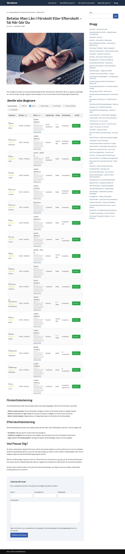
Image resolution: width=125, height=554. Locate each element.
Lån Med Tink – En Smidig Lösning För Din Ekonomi (102, 210)
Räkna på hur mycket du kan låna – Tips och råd (102, 149)
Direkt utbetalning (70, 106)
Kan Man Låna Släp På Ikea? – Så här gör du (101, 63)
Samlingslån (14, 109)
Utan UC (34, 106)
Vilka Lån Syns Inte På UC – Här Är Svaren (100, 91)
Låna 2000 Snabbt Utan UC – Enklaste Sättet (101, 188)
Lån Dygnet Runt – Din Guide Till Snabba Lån (101, 60)
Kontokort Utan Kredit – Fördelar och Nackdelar (102, 202)
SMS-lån (24, 106)
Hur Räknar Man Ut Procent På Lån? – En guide (101, 73)
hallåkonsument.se (37, 132)
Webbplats (61, 492)
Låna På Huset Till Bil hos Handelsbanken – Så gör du (103, 104)
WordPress (21, 551)
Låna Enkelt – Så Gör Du (95, 37)
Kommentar (14, 500)
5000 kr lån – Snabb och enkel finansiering (100, 166)
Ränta (35, 115)
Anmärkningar (57, 106)
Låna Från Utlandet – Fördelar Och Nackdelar (101, 185)
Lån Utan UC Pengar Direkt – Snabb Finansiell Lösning (103, 51)
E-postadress (39, 492)
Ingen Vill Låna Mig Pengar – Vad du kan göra (101, 172)
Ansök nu (76, 125)
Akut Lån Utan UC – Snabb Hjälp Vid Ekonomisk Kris (103, 146)
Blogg (116, 3)
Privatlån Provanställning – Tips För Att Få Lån (102, 213)
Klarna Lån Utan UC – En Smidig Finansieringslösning (103, 158)
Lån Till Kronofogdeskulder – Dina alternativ (101, 152)
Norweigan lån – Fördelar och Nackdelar (100, 196)
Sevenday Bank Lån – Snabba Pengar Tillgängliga (102, 115)
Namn (12, 492)
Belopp (21, 115)
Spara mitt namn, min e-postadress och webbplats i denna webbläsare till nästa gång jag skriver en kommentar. (43, 529)
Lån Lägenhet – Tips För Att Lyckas (98, 140)
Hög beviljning (44, 106)
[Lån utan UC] (12, 3)
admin (10, 26)
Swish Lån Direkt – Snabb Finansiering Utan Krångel (103, 137)
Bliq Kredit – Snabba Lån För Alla (98, 29)
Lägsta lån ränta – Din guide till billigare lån (101, 183)
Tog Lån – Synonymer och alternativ (99, 127)
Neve (8, 551)
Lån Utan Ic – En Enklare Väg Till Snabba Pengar (102, 155)
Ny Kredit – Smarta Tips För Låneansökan (100, 40)
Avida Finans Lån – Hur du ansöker (98, 121)
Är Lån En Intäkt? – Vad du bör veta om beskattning (103, 199)
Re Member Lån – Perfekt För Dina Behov (100, 107)
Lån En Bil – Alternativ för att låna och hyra (100, 57)
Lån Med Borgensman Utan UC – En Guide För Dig (102, 124)
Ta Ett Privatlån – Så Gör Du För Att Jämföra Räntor (103, 118)
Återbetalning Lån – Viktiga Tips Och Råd (100, 70)
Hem (8, 12)
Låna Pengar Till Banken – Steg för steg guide (101, 48)
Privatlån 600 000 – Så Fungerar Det (99, 169)
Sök (90, 12)
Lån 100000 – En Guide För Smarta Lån (99, 54)
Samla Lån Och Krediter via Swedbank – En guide (102, 143)
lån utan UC (61, 459)
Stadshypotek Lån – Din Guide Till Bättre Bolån (102, 180)
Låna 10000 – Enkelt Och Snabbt (98, 129)
